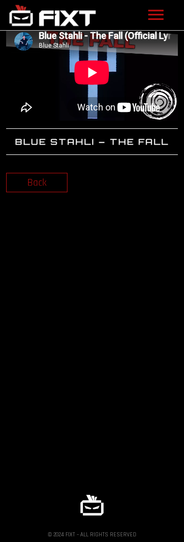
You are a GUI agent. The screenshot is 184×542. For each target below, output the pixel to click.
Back (37, 182)
